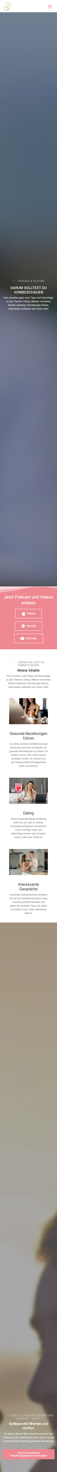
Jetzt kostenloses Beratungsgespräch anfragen (28, 1454)
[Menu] (50, 6)
